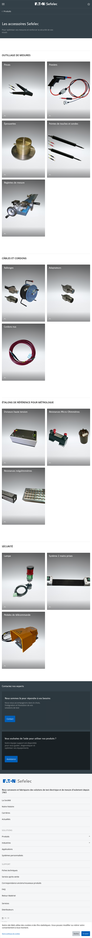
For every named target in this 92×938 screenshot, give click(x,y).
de (8, 918)
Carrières (6, 813)
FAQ (3, 889)
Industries (6, 843)
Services (5, 903)
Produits (7, 11)
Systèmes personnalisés (12, 855)
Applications (7, 849)
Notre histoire (8, 806)
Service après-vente (10, 876)
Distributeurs (7, 909)
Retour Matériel (9, 895)
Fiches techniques (10, 870)
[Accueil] (46, 4)
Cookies (4, 922)
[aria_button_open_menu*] (3, 4)
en (5, 918)
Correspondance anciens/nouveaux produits (21, 883)
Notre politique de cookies (11, 934)
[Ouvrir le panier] (88, 4)
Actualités (6, 819)
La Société (6, 800)
